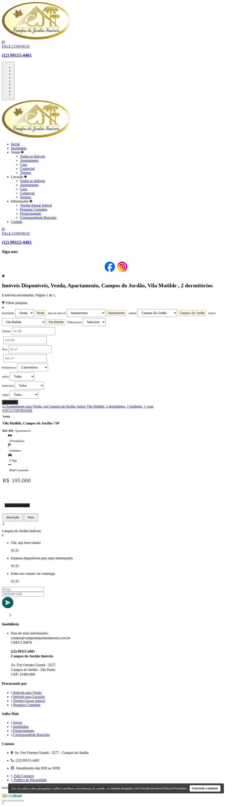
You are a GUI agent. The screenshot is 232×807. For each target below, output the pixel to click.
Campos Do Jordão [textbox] (192, 313)
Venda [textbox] (40, 313)
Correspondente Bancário (38, 217)
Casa (23, 164)
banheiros (8, 385)
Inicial (15, 144)
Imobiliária (18, 148)
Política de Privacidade (29, 780)
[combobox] (40, 313)
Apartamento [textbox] (116, 313)
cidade (132, 313)
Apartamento (29, 160)
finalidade (8, 313)
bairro (212, 313)
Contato (16, 222)
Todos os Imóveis (32, 156)
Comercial (27, 169)
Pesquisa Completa (33, 209)
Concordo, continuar (205, 788)
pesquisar (10, 402)
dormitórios (9, 367)
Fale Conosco (23, 776)
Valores (6, 331)
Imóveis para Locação (28, 697)
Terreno (25, 173)
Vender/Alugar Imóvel (36, 205)
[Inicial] (36, 38)
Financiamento (30, 213)
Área (4, 349)
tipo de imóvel (57, 313)
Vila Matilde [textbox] (56, 322)
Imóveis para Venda (26, 693)
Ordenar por (74, 322)
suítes (5, 376)
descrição (12, 517)
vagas (5, 394)
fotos (31, 517)
